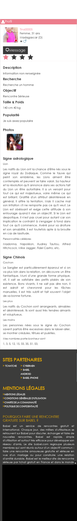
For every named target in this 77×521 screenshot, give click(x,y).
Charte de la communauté (20, 402)
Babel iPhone (30, 377)
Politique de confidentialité (21, 406)
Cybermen (29, 365)
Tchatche (11, 365)
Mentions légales (14, 394)
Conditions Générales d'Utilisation (25, 398)
